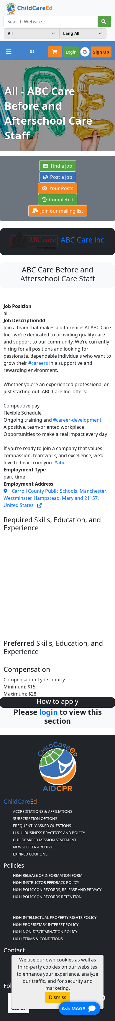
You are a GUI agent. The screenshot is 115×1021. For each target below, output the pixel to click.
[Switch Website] (31, 52)
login (48, 712)
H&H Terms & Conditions (38, 938)
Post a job (60, 177)
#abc (59, 462)
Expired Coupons (30, 854)
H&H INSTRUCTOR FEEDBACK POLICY (46, 882)
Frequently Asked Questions (42, 825)
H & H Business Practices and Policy (49, 832)
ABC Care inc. (82, 240)
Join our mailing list (61, 211)
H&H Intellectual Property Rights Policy (54, 917)
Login (71, 52)
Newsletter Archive (33, 847)
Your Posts (60, 188)
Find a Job (61, 166)
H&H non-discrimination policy (45, 931)
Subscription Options (35, 818)
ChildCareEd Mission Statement (44, 839)
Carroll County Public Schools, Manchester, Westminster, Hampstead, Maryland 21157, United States (55, 498)
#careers (38, 363)
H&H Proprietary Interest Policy (45, 924)
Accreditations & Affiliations (42, 811)
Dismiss (57, 997)
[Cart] (55, 51)
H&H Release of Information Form (48, 875)
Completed (60, 199)
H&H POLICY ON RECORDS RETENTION (47, 896)
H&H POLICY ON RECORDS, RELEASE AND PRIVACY (57, 889)
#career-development (77, 420)
